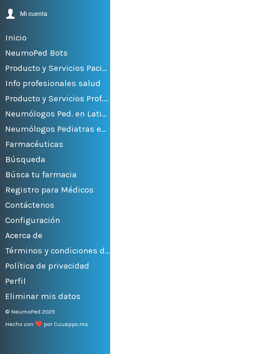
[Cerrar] (121, 11)
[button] (25, 14)
